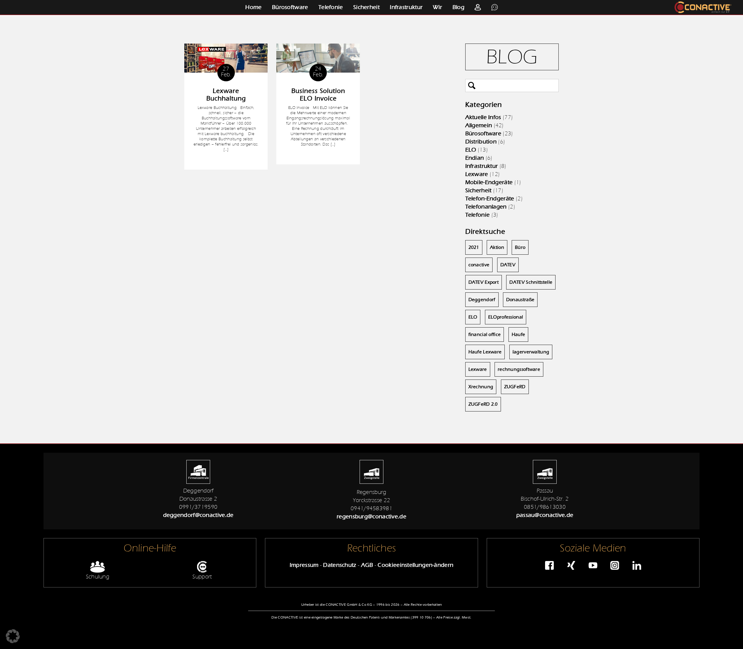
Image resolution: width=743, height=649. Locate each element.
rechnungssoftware (519, 369)
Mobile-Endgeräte (489, 182)
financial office (484, 334)
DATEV (508, 264)
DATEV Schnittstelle (530, 282)
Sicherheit (366, 7)
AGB (367, 565)
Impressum (304, 565)
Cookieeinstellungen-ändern (415, 565)
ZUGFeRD (515, 386)
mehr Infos (226, 160)
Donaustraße (520, 299)
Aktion (497, 247)
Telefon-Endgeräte (489, 198)
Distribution (481, 141)
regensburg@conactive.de (371, 516)
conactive (479, 264)
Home (253, 7)
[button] (13, 636)
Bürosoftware (290, 7)
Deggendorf (481, 299)
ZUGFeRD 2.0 (483, 404)
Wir (437, 7)
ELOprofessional (505, 317)
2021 (473, 247)
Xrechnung (480, 386)
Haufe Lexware (485, 352)
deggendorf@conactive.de (198, 515)
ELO (470, 149)
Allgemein (478, 125)
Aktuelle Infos (483, 117)
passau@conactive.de (545, 515)
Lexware (476, 174)
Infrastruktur (406, 7)
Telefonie (330, 7)
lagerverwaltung (531, 352)
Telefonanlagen (486, 206)
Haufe (518, 334)
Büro (520, 247)
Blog (458, 7)
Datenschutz (339, 565)
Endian (474, 157)
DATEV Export (483, 282)
